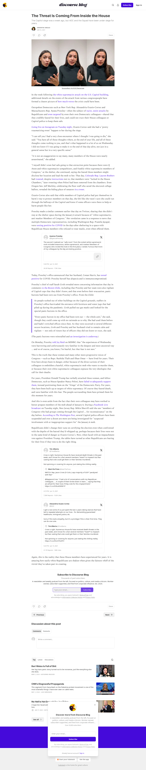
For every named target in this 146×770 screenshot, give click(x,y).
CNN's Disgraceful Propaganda (47, 684)
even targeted (54, 114)
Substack (61, 765)
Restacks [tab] (46, 631)
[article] (73, 672)
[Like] (33, 35)
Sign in (139, 5)
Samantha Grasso (43, 27)
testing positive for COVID (50, 225)
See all (36, 719)
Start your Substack (67, 759)
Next (107, 615)
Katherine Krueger (48, 674)
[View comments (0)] (39, 35)
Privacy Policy (90, 747)
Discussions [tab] (49, 660)
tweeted (39, 179)
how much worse (66, 101)
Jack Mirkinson (46, 692)
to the (45, 288)
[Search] (113, 5)
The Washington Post (65, 415)
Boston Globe (54, 288)
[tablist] (41, 631)
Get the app (84, 759)
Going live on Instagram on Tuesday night (51, 127)
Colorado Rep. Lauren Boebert (100, 175)
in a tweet (79, 189)
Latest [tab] (40, 660)
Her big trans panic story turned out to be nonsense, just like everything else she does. (61, 670)
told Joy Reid (58, 342)
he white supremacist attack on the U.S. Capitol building (81, 94)
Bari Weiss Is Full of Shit (43, 666)
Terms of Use (84, 744)
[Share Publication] (118, 5)
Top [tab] (34, 660)
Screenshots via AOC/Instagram (73, 88)
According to (49, 415)
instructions (57, 179)
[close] (95, 705)
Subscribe (127, 5)
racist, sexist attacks (96, 111)
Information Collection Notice (72, 747)
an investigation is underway (84, 336)
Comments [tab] (37, 631)
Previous (40, 615)
